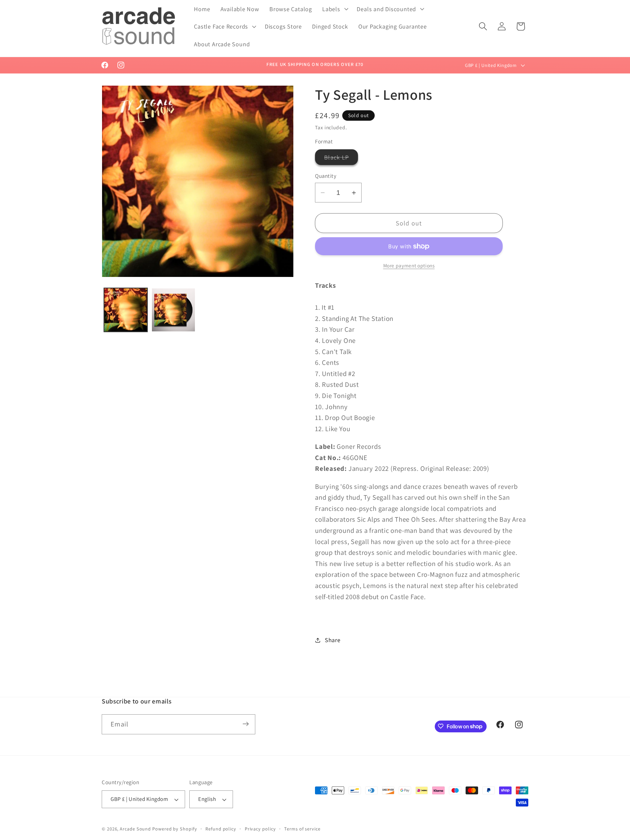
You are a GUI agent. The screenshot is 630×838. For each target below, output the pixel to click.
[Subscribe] (245, 724)
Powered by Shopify (174, 829)
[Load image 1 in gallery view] (126, 310)
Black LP (341, 159)
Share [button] (333, 640)
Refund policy (220, 829)
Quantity (325, 176)
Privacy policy (260, 829)
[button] (334, 9)
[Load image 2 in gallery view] (173, 310)
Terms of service (302, 829)
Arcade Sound (135, 829)
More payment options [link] (409, 265)
